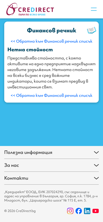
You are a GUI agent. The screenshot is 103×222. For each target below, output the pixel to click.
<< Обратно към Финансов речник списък (51, 41)
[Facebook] (79, 211)
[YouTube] (95, 211)
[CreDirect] (30, 9)
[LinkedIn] (87, 211)
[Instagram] (70, 211)
